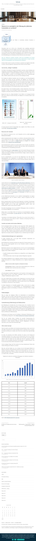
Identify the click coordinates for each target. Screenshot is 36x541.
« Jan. (2, 518)
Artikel (3, 24)
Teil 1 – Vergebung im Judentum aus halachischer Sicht (10, 453)
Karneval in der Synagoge (5, 483)
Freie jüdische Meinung (5, 476)
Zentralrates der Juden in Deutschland (23, 190)
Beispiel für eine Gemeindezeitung (14, 142)
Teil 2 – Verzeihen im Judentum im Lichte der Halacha (10, 449)
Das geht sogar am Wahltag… (12, 128)
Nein (15, 539)
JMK (2, 479)
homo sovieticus (15, 150)
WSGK (18, 2)
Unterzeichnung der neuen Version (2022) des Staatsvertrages (20, 182)
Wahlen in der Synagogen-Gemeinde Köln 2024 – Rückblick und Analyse (13, 466)
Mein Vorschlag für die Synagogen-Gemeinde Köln (25, 315)
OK (12, 539)
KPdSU (17, 140)
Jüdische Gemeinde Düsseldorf (6, 481)
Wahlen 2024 (4, 500)
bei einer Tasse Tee (17, 213)
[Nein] (34, 537)
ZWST (10, 190)
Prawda (28, 139)
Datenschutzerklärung (20, 539)
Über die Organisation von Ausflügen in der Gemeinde (10, 456)
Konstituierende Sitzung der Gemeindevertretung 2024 (10, 463)
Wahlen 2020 (4, 495)
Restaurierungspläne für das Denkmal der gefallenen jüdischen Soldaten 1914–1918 (14, 446)
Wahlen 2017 (4, 493)
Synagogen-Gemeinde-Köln (6, 486)
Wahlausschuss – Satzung (5, 488)
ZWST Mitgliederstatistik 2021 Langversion (11, 417)
